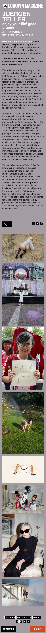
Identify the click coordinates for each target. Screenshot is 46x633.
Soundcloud (28, 621)
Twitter (37, 223)
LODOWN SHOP (24, 617)
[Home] (23, 5)
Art (4, 31)
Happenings (15, 31)
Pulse (37, 629)
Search (11, 617)
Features (8, 629)
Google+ (41, 223)
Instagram (20, 621)
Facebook (33, 223)
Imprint (36, 617)
